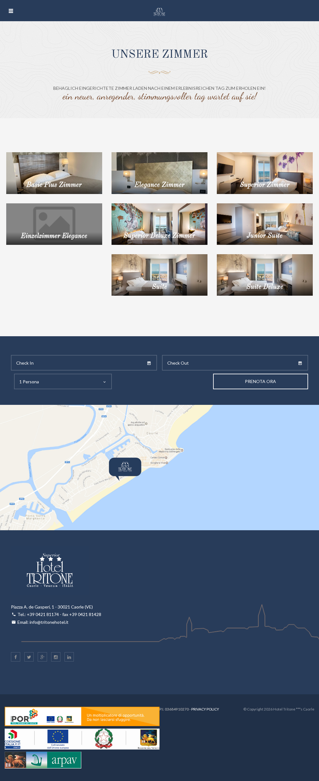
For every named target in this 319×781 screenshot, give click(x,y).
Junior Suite (265, 236)
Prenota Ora (260, 381)
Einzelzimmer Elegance (54, 236)
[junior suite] (265, 223)
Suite (159, 287)
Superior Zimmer (264, 185)
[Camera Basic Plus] (54, 172)
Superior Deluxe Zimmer (159, 236)
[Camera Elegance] (159, 172)
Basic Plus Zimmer (54, 185)
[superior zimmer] (265, 172)
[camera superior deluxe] (159, 223)
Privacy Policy (205, 709)
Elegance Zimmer (159, 185)
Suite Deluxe (264, 287)
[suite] (159, 274)
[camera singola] (54, 223)
